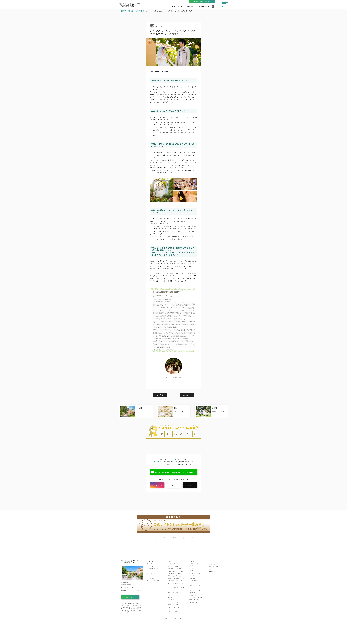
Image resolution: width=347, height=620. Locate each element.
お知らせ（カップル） (174, 604)
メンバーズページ (213, 564)
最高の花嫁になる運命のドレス (176, 581)
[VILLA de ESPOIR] (129, 562)
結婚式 (174, 6)
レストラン (156, 462)
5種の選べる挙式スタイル (174, 568)
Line (212, 7)
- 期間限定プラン (172, 597)
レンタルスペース (193, 592)
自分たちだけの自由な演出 (175, 576)
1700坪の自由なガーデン (174, 573)
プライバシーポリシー (215, 566)
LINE (210, 574)
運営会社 (211, 569)
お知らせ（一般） (193, 595)
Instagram (209, 6)
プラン (169, 595)
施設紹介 (191, 566)
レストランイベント (194, 575)
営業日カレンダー (193, 578)
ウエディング (173, 459)
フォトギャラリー (152, 566)
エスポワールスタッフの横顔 (196, 597)
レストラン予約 (151, 573)
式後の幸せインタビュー (174, 592)
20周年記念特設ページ (194, 602)
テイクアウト (192, 570)
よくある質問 (150, 578)
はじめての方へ (172, 563)
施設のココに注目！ (194, 599)
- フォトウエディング (174, 602)
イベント (176, 464)
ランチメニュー (193, 568)
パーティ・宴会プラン (194, 573)
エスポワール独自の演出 (174, 611)
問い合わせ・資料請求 (153, 581)
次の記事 (186, 395)
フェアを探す (189, 6)
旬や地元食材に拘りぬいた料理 (176, 578)
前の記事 (160, 395)
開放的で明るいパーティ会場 (175, 571)
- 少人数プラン (172, 599)
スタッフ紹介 (150, 576)
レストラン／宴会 (200, 6)
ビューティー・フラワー (195, 590)
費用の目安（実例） (173, 566)
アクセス (180, 6)
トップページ (151, 561)
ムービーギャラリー (152, 568)
